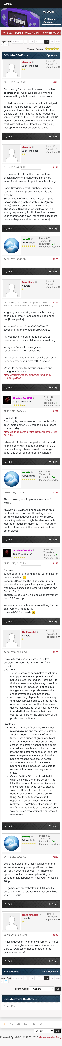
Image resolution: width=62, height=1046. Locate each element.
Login (50, 11)
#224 (55, 302)
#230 (55, 934)
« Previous (17, 41)
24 (52, 41)
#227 (55, 563)
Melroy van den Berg (50, 1037)
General (38, 32)
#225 (55, 411)
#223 (55, 259)
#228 (55, 652)
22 (41, 41)
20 (31, 41)
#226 (55, 492)
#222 (55, 167)
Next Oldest (12, 971)
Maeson (26, 62)
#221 (55, 82)
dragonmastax (30, 914)
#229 (55, 856)
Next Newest (49, 971)
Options (51, 55)
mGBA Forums (14, 32)
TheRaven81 (29, 632)
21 (37, 41)
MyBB (18, 1037)
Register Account (49, 20)
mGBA (27, 32)
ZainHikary (28, 282)
